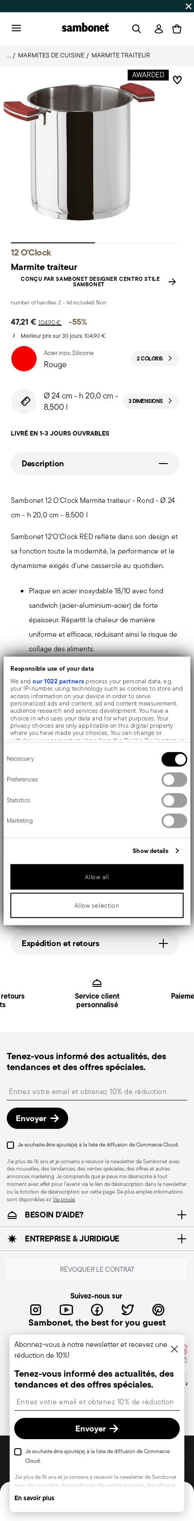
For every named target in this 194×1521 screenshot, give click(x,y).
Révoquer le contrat (97, 1269)
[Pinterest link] (158, 1309)
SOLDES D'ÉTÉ (25, 6)
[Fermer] (174, 1350)
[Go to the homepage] (85, 28)
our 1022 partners (58, 681)
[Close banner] (188, 6)
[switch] (174, 779)
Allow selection (97, 905)
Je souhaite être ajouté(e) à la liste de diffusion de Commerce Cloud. (98, 1144)
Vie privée (64, 1199)
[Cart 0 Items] (176, 29)
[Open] (135, 29)
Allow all (97, 876)
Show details (150, 850)
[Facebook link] (97, 1309)
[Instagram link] (35, 1309)
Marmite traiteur (121, 55)
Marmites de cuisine (51, 55)
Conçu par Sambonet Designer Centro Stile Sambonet (90, 282)
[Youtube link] (66, 1309)
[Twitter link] (127, 1309)
